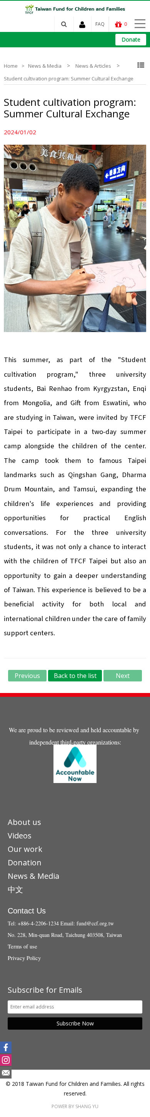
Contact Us (27, 911)
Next (123, 675)
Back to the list (75, 675)
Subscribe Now (75, 1023)
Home (11, 65)
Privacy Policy (24, 958)
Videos (20, 835)
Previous (27, 675)
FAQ (100, 24)
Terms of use (22, 946)
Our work (25, 849)
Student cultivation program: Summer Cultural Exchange (68, 78)
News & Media (45, 65)
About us (24, 822)
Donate (131, 39)
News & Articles (93, 65)
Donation (25, 862)
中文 (15, 889)
